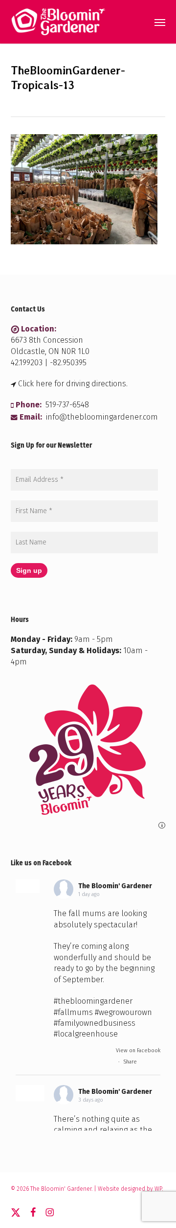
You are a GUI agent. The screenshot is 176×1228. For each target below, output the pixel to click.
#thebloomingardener (93, 1001)
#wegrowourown (123, 1012)
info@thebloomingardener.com (102, 417)
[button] (159, 22)
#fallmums (73, 1012)
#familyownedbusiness (94, 1023)
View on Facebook (138, 1050)
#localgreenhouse (86, 1034)
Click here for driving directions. (73, 383)
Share (130, 1062)
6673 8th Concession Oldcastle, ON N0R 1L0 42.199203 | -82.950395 (50, 351)
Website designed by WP (130, 1188)
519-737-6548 (67, 404)
